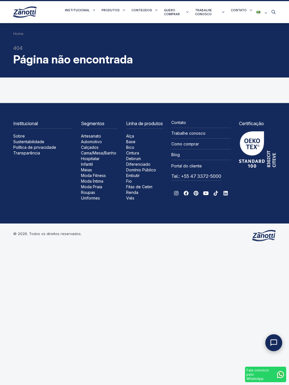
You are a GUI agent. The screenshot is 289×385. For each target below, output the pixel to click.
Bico (130, 147)
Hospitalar (90, 158)
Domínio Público (141, 169)
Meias (86, 169)
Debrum (133, 158)
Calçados (89, 147)
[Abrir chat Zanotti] (273, 342)
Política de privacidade (34, 147)
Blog (175, 154)
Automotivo (91, 141)
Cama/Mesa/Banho (98, 153)
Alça (130, 136)
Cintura (132, 153)
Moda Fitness (93, 175)
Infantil (87, 164)
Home (18, 34)
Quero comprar (172, 12)
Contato (239, 10)
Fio (129, 181)
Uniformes (90, 198)
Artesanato (91, 136)
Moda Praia (91, 186)
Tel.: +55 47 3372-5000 (196, 176)
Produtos (111, 10)
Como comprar (185, 143)
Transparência (26, 153)
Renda (132, 192)
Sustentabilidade (28, 141)
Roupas (88, 192)
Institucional (77, 10)
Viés (130, 198)
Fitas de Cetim (139, 186)
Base (130, 141)
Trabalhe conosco (203, 12)
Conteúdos (142, 10)
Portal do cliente (186, 165)
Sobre (19, 136)
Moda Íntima (92, 181)
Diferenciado (138, 164)
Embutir (133, 175)
